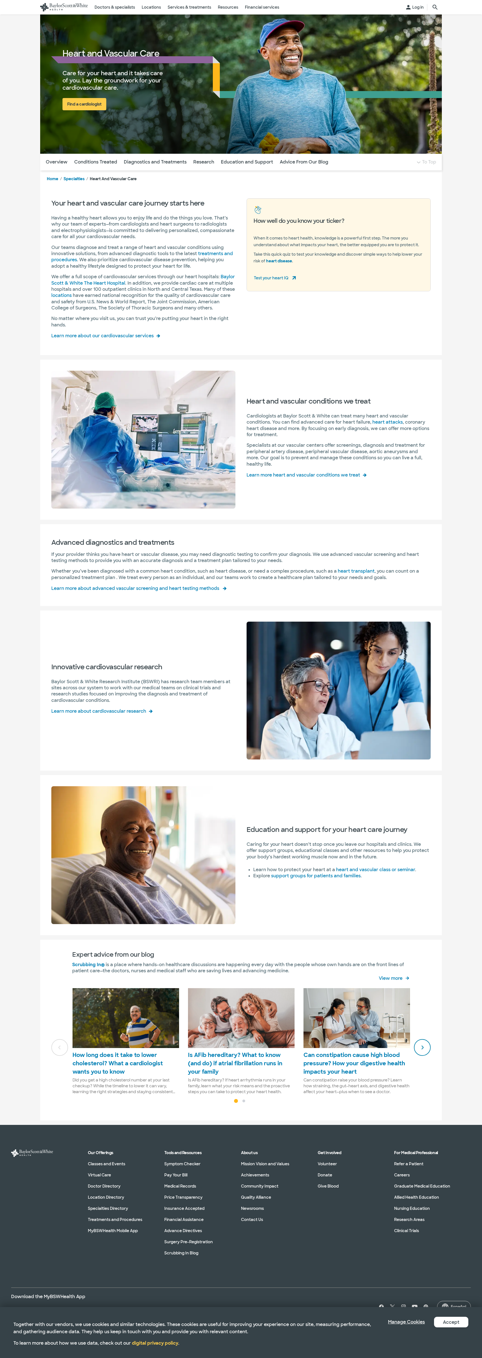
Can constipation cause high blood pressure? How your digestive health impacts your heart (354, 1063)
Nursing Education (412, 1208)
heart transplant (356, 571)
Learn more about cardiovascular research (98, 711)
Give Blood (328, 1186)
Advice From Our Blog (304, 162)
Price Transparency (183, 1197)
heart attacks (387, 422)
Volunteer (327, 1163)
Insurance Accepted (184, 1208)
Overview (57, 162)
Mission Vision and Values (265, 1163)
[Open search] (435, 7)
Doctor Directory (104, 1186)
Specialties (74, 178)
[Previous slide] (59, 1047)
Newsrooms (252, 1208)
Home (52, 178)
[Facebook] (380, 1307)
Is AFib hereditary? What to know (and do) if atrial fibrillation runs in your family (235, 1063)
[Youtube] (414, 1307)
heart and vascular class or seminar (375, 870)
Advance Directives (183, 1230)
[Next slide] (422, 1047)
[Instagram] (403, 1307)
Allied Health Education (416, 1197)
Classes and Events (106, 1163)
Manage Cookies (406, 1322)
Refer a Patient (408, 1163)
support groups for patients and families (316, 876)
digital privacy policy (155, 1343)
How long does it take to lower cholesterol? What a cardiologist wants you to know (118, 1063)
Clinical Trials (406, 1230)
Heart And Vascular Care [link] (113, 178)
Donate (325, 1175)
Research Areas (409, 1219)
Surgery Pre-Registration (188, 1241)
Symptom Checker (182, 1163)
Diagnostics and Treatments (155, 162)
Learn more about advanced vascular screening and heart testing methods (135, 588)
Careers (402, 1175)
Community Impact (259, 1186)
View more (391, 978)
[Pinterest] (426, 1307)
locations (62, 295)
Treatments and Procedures (115, 1219)
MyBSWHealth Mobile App (113, 1230)
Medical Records (180, 1186)
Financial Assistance (184, 1219)
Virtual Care (99, 1175)
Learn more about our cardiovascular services (102, 336)
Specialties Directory (108, 1208)
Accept (451, 1322)
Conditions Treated (95, 162)
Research (203, 162)
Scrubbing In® (88, 965)
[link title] (64, 7)
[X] (392, 1307)
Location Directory (106, 1197)
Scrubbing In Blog (181, 1253)
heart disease (279, 260)
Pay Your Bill (175, 1175)
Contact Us (252, 1219)
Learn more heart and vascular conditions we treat (303, 475)
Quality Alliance (256, 1197)
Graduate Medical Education (422, 1186)
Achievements (255, 1175)
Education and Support (247, 162)
